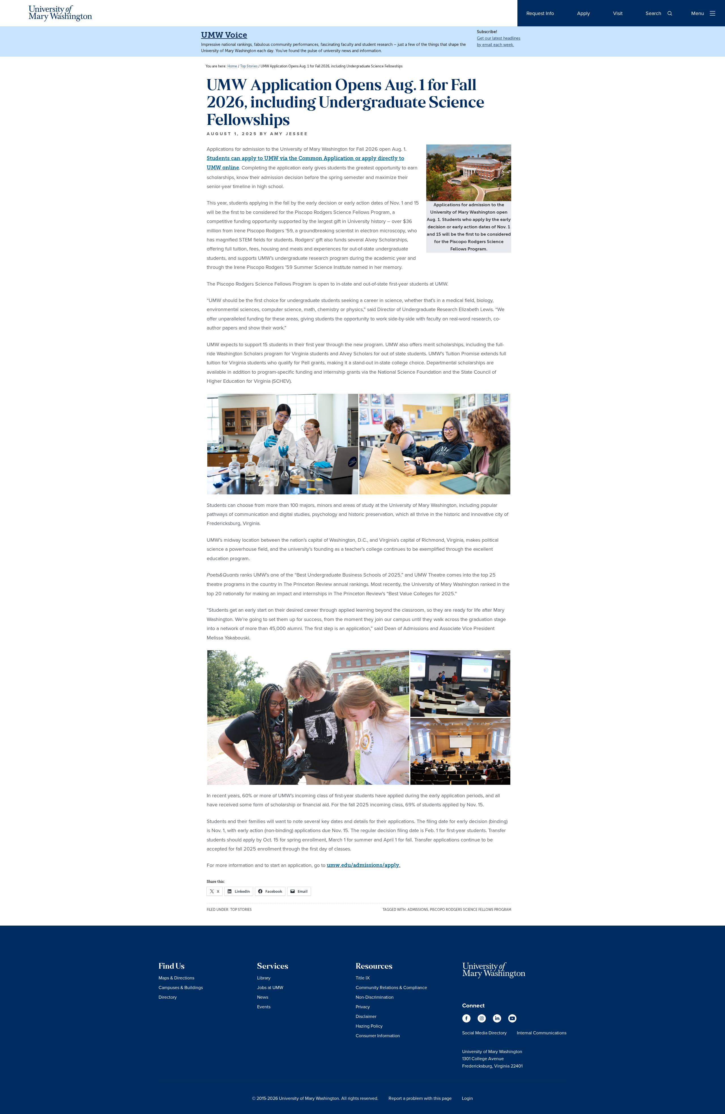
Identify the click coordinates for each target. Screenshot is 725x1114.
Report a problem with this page (420, 1098)
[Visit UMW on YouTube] (512, 1021)
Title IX (363, 978)
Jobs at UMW (270, 987)
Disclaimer (366, 1016)
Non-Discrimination (375, 997)
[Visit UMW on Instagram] (482, 1021)
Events (263, 1007)
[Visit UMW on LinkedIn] (497, 1021)
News (262, 997)
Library (263, 978)
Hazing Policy (369, 1026)
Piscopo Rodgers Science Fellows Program (470, 910)
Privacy (363, 1007)
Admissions (418, 910)
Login (467, 1098)
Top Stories (241, 910)
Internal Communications (541, 1033)
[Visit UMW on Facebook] (467, 1021)
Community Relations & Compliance (391, 987)
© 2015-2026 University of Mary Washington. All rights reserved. (315, 1098)
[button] (283, 444)
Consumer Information (378, 1035)
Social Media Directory (484, 1033)
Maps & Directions (176, 978)
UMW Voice (224, 35)
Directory (168, 997)
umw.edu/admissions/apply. (363, 865)
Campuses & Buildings (181, 987)
